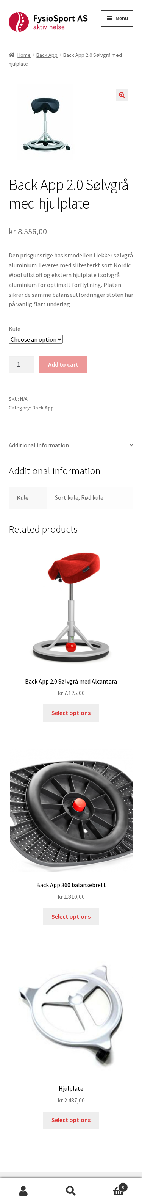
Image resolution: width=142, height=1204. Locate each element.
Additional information (39, 445)
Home (24, 55)
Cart (109, 1184)
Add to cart (63, 364)
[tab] (71, 445)
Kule (14, 328)
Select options (71, 712)
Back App (47, 55)
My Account (23, 1191)
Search (71, 1191)
